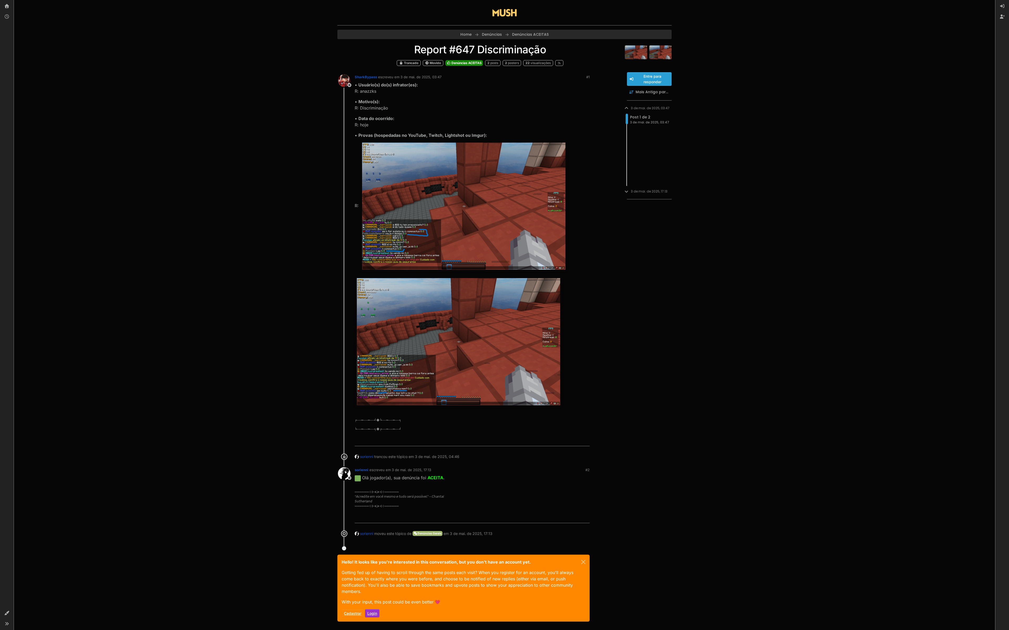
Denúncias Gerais (429, 533)
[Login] (1002, 6)
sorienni (366, 456)
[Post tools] (585, 440)
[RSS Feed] (559, 63)
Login (372, 613)
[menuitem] (1002, 6)
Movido (435, 63)
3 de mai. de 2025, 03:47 (420, 77)
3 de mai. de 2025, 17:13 (411, 470)
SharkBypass (366, 77)
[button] (7, 613)
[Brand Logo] (504, 12)
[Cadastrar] (1002, 17)
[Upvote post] (567, 440)
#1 (588, 77)
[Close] (583, 562)
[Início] (7, 6)
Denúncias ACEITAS (466, 63)
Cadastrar (352, 613)
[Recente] (7, 17)
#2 (587, 470)
